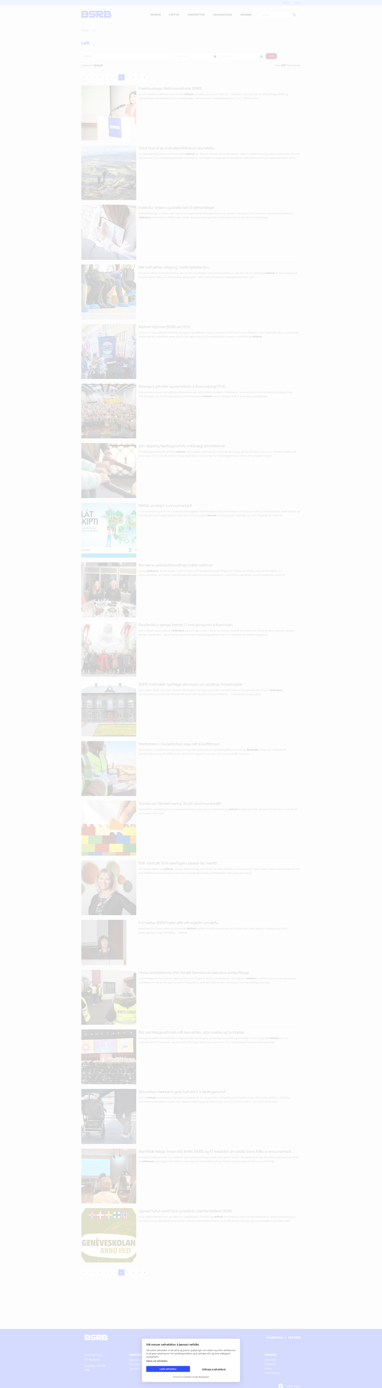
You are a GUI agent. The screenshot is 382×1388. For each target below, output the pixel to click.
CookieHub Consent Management (196, 1377)
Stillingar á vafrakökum (214, 1369)
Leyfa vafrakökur (168, 1369)
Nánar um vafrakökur (157, 1360)
